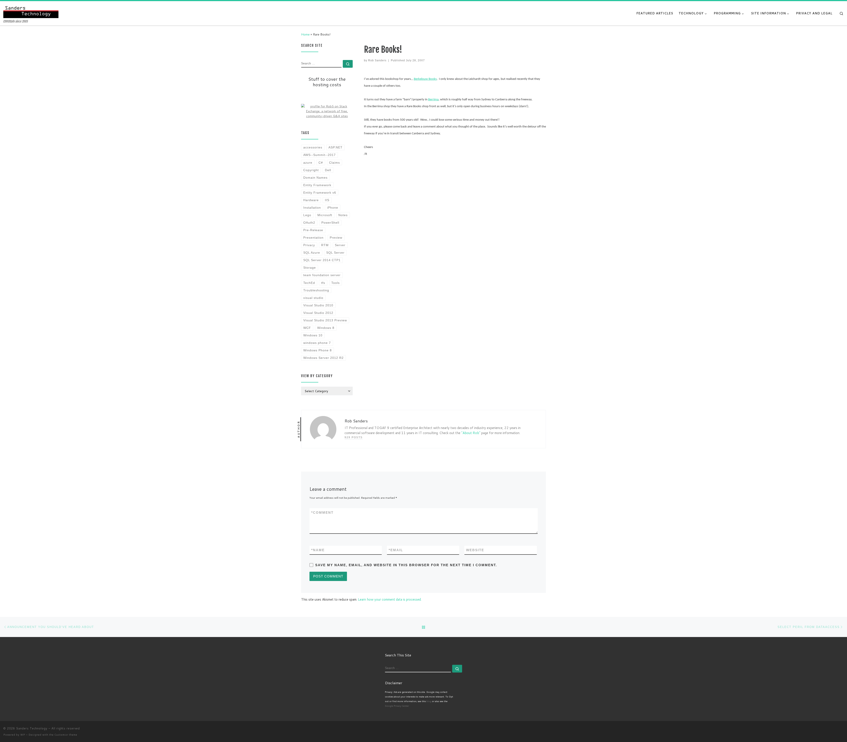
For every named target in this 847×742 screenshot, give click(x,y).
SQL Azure (311, 252)
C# (321, 162)
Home (305, 34)
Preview (336, 237)
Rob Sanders (377, 60)
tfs (323, 283)
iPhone (332, 207)
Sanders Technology (31, 728)
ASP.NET (335, 147)
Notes (343, 215)
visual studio (313, 298)
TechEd (309, 283)
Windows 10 (312, 335)
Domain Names (315, 177)
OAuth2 (309, 222)
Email (396, 550)
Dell (328, 170)
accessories (312, 147)
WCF (307, 328)
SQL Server (335, 252)
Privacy (309, 245)
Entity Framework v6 (319, 192)
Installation (312, 207)
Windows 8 (325, 328)
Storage (309, 267)
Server (340, 245)
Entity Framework (317, 185)
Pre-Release (313, 230)
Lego (307, 215)
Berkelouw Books (425, 79)
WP (22, 734)
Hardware (311, 200)
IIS (327, 200)
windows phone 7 (317, 343)
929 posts (354, 437)
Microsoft (324, 215)
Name (318, 550)
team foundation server (322, 275)
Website (475, 550)
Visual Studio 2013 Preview (325, 320)
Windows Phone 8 (317, 350)
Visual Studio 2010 (318, 305)
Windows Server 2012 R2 (323, 358)
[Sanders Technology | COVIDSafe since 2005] (30, 10)
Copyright (311, 170)
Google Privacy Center (397, 705)
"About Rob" (470, 433)
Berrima (433, 99)
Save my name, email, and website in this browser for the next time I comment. (406, 565)
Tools (335, 283)
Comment (322, 512)
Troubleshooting (316, 290)
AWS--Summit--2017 (319, 155)
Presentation (313, 237)
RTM (325, 245)
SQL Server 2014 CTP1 (322, 260)
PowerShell (330, 222)
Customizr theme (65, 734)
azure (307, 162)
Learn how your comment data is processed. (390, 599)
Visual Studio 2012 (318, 313)
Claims (334, 162)
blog (428, 701)
